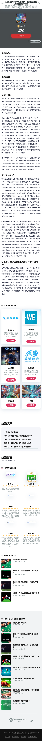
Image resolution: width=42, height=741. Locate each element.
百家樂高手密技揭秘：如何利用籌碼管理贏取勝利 (26, 691)
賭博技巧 (23, 737)
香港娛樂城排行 (32, 737)
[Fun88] (10, 521)
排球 (31, 401)
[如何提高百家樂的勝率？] (6, 709)
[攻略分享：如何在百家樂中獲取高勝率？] (6, 579)
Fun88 (10, 533)
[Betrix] (10, 475)
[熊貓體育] (31, 365)
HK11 (31, 506)
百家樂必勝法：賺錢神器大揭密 (24, 679)
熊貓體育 (31, 368)
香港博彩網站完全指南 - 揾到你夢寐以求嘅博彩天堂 (21, 3)
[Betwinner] (31, 521)
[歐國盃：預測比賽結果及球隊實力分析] (6, 601)
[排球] (31, 398)
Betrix (10, 484)
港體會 (31, 484)
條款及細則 (15, 737)
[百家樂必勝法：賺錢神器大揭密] (6, 687)
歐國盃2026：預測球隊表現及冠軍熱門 (17, 447)
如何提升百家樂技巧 (11, 432)
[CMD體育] (10, 365)
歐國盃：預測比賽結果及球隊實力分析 (17, 443)
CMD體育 (11, 368)
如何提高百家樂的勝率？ (21, 701)
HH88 (11, 506)
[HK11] (31, 495)
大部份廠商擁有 (35, 41)
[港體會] (31, 481)
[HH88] (10, 495)
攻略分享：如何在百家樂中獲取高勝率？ (18, 436)
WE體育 (31, 330)
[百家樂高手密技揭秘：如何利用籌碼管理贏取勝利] (6, 698)
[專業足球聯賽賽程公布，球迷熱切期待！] (6, 590)
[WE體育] (31, 326)
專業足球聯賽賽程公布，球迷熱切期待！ (18, 439)
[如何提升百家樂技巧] (6, 568)
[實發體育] (10, 327)
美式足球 (11, 401)
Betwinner (31, 533)
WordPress (20, 733)
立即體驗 (21, 36)
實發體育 (11, 330)
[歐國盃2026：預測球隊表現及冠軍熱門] (6, 676)
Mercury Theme (27, 733)
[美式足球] (10, 398)
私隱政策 (7, 737)
